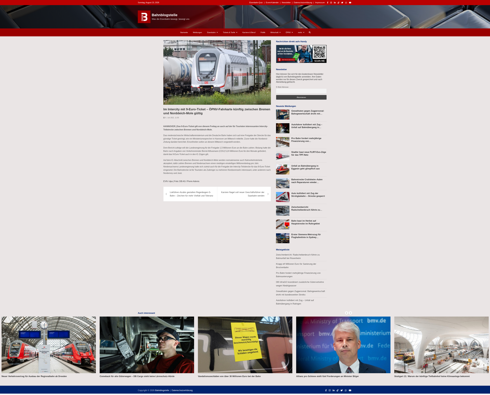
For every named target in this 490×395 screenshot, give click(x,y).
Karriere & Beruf (248, 32)
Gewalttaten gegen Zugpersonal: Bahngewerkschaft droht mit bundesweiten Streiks (307, 114)
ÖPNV (288, 32)
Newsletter (286, 2)
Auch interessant (146, 313)
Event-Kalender (272, 2)
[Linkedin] (335, 3)
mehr (300, 32)
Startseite (184, 32)
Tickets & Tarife (229, 32)
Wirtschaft (274, 32)
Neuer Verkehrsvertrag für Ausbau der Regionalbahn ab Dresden (34, 376)
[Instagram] (331, 3)
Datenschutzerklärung (303, 2)
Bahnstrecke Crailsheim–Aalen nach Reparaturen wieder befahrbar (306, 182)
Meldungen (197, 32)
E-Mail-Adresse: (282, 87)
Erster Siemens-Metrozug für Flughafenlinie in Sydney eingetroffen (306, 237)
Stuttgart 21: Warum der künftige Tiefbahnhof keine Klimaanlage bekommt (432, 376)
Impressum (320, 2)
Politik (263, 32)
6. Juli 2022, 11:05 (172, 118)
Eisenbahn (211, 32)
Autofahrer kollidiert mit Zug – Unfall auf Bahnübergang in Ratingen (306, 127)
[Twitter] (342, 3)
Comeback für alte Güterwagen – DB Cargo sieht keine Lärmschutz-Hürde (137, 376)
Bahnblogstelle (164, 15)
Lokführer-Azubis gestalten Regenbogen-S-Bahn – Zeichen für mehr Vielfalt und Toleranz (191, 194)
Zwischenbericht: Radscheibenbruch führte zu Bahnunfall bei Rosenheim (305, 210)
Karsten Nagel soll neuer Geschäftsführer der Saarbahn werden (242, 194)
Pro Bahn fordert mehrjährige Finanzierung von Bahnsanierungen (306, 141)
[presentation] (346, 313)
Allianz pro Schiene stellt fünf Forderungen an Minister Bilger (327, 376)
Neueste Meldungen (286, 106)
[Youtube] (350, 3)
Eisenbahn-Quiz (256, 2)
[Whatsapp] (346, 3)
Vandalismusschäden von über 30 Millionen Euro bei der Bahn (229, 376)
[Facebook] (327, 3)
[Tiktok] (338, 3)
